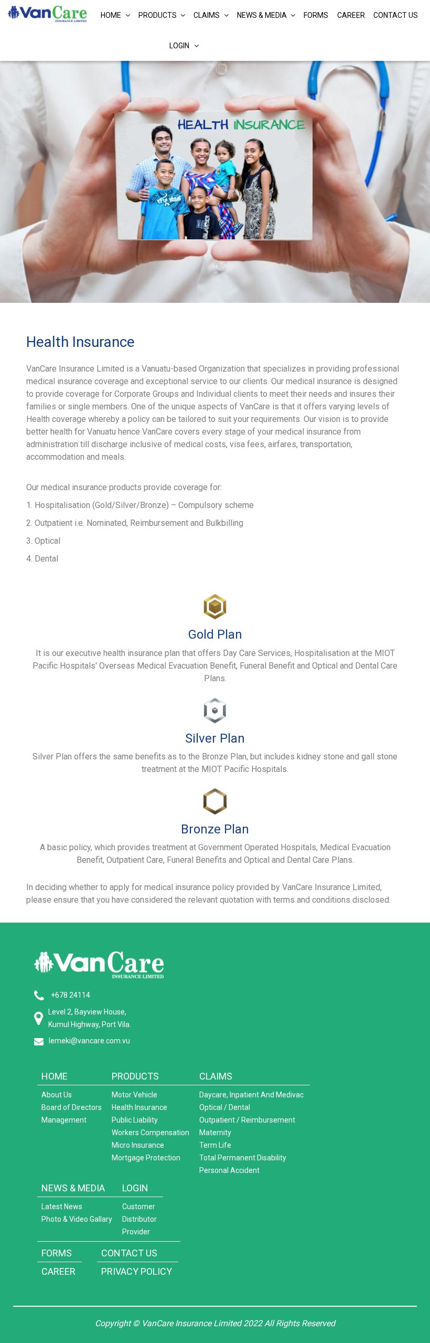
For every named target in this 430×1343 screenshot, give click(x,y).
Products (158, 15)
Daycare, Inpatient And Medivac (251, 1095)
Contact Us (395, 15)
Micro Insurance (138, 1145)
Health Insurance (139, 1107)
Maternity (215, 1132)
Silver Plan (215, 738)
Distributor (139, 1219)
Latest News (61, 1206)
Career (351, 15)
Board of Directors (71, 1107)
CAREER (58, 1271)
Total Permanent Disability (242, 1158)
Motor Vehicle (134, 1095)
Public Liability (135, 1120)
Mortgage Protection (146, 1158)
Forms (316, 15)
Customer (138, 1206)
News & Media (262, 15)
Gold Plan (215, 634)
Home (112, 15)
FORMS (56, 1253)
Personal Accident (229, 1170)
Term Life (215, 1145)
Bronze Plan (215, 829)
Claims (207, 15)
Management (64, 1120)
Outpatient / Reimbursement (247, 1120)
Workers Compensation (150, 1132)
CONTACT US (129, 1253)
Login (181, 45)
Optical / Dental (224, 1107)
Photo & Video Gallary (76, 1219)
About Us (56, 1095)
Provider (136, 1232)
